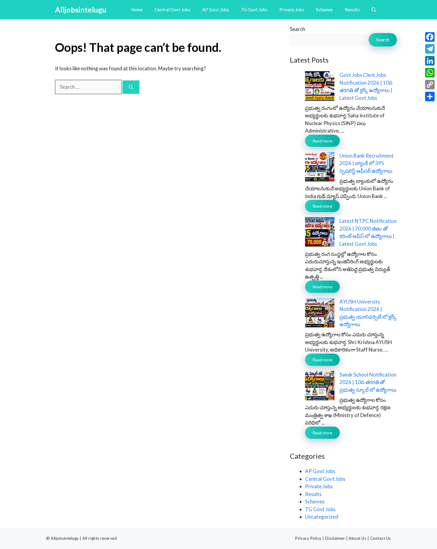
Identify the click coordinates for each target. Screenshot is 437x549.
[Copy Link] (430, 85)
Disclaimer (335, 538)
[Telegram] (430, 49)
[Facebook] (430, 37)
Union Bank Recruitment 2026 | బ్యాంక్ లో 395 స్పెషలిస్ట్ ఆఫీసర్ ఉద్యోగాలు (366, 163)
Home (137, 9)
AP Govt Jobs (215, 9)
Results (352, 9)
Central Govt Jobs (172, 9)
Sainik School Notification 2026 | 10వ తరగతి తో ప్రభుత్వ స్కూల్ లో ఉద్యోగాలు (368, 382)
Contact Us (380, 538)
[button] (374, 9)
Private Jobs (291, 9)
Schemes (324, 9)
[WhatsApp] (430, 73)
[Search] (130, 87)
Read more (322, 140)
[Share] (430, 96)
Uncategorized (321, 517)
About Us (357, 538)
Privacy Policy (308, 538)
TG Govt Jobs (254, 9)
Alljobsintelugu (80, 9)
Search (297, 29)
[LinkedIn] (430, 61)
